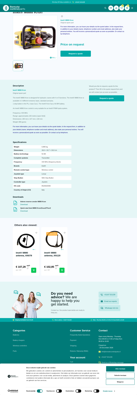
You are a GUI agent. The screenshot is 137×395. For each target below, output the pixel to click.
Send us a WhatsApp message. (113, 362)
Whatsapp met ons (111, 308)
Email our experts (110, 301)
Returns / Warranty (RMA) (79, 351)
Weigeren (120, 382)
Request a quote (76, 54)
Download (24, 204)
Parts (15, 351)
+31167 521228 (80, 2)
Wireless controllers (20, 346)
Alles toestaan (120, 369)
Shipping (73, 346)
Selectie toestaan (120, 375)
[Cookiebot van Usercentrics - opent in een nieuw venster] (13, 391)
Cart (71, 362)
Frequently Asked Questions (80, 335)
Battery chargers (18, 340)
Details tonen (107, 391)
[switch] (59, 391)
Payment (73, 340)
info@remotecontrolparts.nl (111, 352)
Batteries (16, 335)
